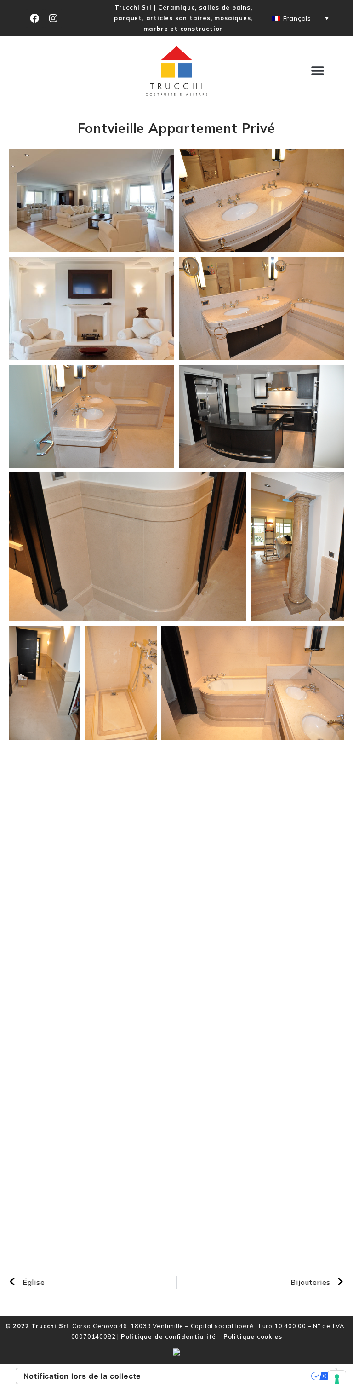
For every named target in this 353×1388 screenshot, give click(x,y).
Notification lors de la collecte (82, 1376)
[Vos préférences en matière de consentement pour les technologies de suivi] (337, 1379)
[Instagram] (53, 18)
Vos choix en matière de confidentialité (231, 1376)
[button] (317, 71)
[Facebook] (35, 18)
